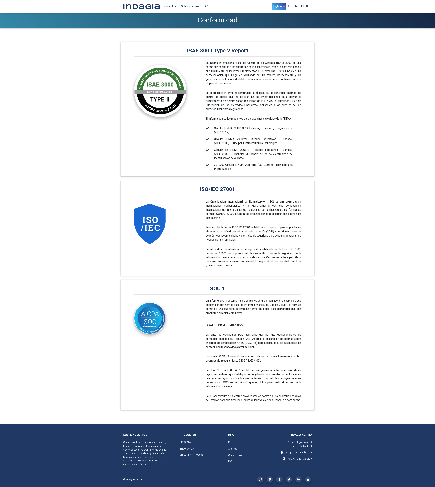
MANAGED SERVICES (191, 455)
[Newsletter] (289, 6)
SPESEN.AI (185, 442)
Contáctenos (235, 455)
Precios (232, 442)
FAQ (206, 6)
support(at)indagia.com (299, 452)
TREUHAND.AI (187, 448)
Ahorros (232, 448)
